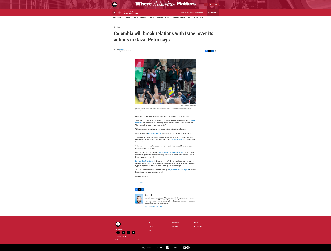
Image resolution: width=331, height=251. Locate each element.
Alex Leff (122, 49)
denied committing (154, 133)
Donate (214, 4)
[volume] (119, 13)
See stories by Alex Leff (153, 206)
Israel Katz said (177, 139)
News (128, 18)
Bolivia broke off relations (144, 161)
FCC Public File (198, 226)
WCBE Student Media (179, 18)
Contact (151, 226)
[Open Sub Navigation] (124, 18)
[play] (114, 13)
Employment (175, 222)
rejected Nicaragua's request (179, 170)
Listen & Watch (117, 18)
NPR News (117, 27)
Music (136, 18)
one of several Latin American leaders (171, 152)
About (151, 18)
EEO (150, 230)
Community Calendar (195, 18)
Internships (175, 226)
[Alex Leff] (139, 199)
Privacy (196, 222)
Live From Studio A (163, 18)
